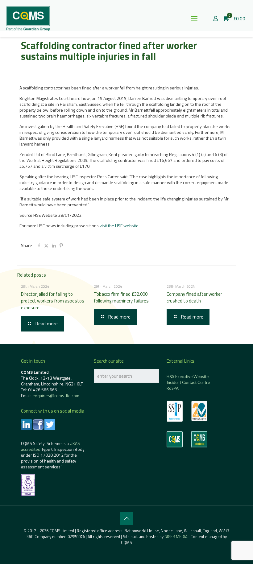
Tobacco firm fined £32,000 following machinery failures (121, 297)
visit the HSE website (119, 225)
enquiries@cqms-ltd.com (55, 395)
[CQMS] (28, 18)
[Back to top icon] (126, 518)
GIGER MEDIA (176, 536)
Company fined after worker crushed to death (194, 297)
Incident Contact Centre (188, 382)
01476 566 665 (42, 389)
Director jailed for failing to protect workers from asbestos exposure (52, 300)
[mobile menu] (194, 18)
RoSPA (173, 388)
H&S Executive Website (188, 376)
